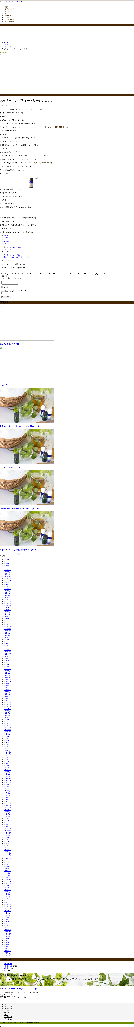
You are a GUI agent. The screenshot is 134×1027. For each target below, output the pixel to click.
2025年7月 (7, 587)
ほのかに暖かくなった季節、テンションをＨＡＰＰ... (20, 508)
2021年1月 (7, 700)
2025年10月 (7, 580)
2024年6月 (7, 614)
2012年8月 (7, 913)
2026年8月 (7, 559)
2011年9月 (7, 936)
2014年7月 (7, 865)
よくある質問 (9, 19)
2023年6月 (7, 639)
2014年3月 (7, 873)
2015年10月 (7, 833)
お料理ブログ (8, 966)
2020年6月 (7, 715)
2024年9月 (7, 608)
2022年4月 (7, 669)
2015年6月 (7, 841)
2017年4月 (7, 795)
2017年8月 (7, 787)
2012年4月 (7, 921)
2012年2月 (7, 926)
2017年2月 (7, 799)
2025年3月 (7, 595)
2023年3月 (7, 646)
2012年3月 (7, 923)
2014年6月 (7, 867)
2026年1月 (7, 574)
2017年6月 (7, 791)
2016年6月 (7, 816)
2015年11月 (7, 831)
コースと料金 (9, 11)
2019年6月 (7, 740)
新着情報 (6, 968)
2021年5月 (7, 692)
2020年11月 (7, 705)
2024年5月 (7, 616)
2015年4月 (7, 846)
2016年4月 (7, 820)
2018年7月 (7, 763)
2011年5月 (7, 945)
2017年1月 (7, 801)
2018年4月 (7, 770)
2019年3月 (7, 747)
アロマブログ (4, 95)
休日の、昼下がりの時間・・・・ (13, 344)
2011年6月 (7, 942)
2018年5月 (7, 768)
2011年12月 (7, 930)
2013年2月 (7, 900)
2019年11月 (7, 730)
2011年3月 (7, 949)
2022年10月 (7, 656)
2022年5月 (7, 667)
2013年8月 (7, 888)
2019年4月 (7, 745)
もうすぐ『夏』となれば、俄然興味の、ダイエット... (20, 549)
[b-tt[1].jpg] (29, 232)
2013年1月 (7, 902)
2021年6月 (7, 690)
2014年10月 (7, 858)
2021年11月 (7, 679)
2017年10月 (7, 782)
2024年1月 (7, 625)
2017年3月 (7, 797)
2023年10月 (7, 631)
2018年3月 (7, 772)
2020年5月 (7, 717)
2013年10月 (7, 883)
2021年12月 (7, 677)
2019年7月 (7, 738)
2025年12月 (7, 576)
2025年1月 (7, 599)
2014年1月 (7, 877)
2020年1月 (7, 726)
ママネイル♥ (5, 385)
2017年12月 (7, 778)
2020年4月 (7, 719)
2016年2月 (7, 825)
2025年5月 (7, 591)
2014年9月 (7, 860)
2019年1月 (7, 751)
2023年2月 (7, 648)
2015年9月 (7, 835)
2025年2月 (7, 597)
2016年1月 (7, 827)
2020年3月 (7, 721)
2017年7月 (7, 789)
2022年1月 (7, 675)
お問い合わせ (9, 22)
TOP (6, 7)
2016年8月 (7, 812)
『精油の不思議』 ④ (10, 467)
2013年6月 (7, 892)
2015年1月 (7, 852)
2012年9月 (7, 911)
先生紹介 (8, 13)
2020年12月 (7, 702)
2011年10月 (7, 934)
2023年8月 (7, 635)
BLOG (7, 17)
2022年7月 (7, 662)
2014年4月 (7, 871)
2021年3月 (7, 696)
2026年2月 (7, 572)
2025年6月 (7, 589)
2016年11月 (7, 806)
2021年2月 (7, 698)
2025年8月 (7, 585)
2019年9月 (7, 734)
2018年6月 (7, 766)
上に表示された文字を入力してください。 (15, 291)
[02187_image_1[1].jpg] (31, 189)
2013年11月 (7, 881)
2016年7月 (7, 814)
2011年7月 (7, 940)
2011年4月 (7, 947)
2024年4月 (7, 618)
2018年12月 (7, 753)
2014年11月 (7, 856)
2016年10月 (7, 808)
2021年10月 (7, 681)
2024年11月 (7, 604)
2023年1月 (7, 650)
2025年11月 (7, 578)
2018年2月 (7, 774)
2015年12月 (7, 829)
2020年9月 (7, 709)
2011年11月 (7, 932)
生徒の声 (8, 15)
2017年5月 (7, 793)
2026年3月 (7, 570)
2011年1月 (7, 953)
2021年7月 (7, 688)
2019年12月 (7, 728)
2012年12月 (7, 905)
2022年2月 (7, 673)
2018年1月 (7, 776)
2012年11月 (7, 907)
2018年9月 (7, 759)
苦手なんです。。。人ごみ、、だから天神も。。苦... (20, 426)
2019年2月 (7, 749)
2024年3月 (7, 620)
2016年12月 (7, 803)
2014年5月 (7, 869)
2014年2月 (7, 875)
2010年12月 (7, 955)
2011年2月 (7, 951)
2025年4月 (7, 593)
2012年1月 (7, 928)
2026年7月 (7, 561)
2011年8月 (7, 938)
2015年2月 (7, 850)
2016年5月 (7, 818)
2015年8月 (7, 837)
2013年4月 (7, 896)
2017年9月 (7, 785)
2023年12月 (7, 627)
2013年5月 (7, 894)
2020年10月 (7, 707)
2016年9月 (7, 810)
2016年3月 (7, 822)
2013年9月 (7, 886)
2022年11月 (7, 654)
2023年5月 (7, 641)
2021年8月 (7, 686)
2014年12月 (7, 854)
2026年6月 (7, 564)
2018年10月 (7, 757)
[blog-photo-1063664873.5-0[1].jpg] (55, 127)
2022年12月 (7, 652)
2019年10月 (7, 732)
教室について (9, 9)
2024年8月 (7, 610)
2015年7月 (7, 839)
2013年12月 (7, 879)
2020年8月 (7, 711)
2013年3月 (7, 898)
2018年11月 (7, 755)
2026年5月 (7, 566)
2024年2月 (7, 622)
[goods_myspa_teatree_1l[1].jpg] (40, 163)
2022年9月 (7, 658)
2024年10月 (7, 606)
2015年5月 (7, 843)
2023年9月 (7, 633)
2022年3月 (7, 671)
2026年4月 (7, 568)
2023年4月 (7, 644)
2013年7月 (7, 890)
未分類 (6, 970)
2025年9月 (7, 582)
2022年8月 (7, 660)
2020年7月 (7, 713)
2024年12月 (7, 601)
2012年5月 (7, 919)
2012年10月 (7, 909)
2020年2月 (7, 723)
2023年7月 (7, 637)
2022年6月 (7, 665)
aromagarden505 (15, 247)
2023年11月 (7, 629)
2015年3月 (7, 848)
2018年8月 (7, 761)
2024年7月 (7, 612)
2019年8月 (7, 736)
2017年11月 (7, 780)
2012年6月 (7, 917)
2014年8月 (7, 862)
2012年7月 (7, 915)
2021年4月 (7, 694)
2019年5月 (7, 742)
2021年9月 (7, 684)
